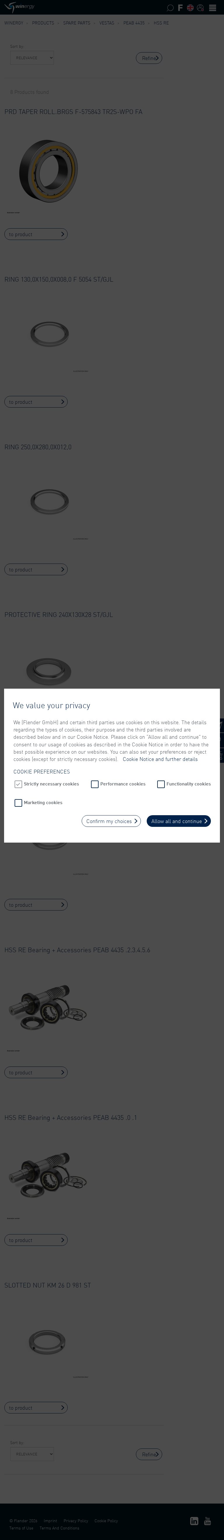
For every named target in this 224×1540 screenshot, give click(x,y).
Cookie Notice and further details (160, 759)
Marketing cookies (43, 802)
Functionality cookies (189, 783)
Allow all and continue (176, 821)
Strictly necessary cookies (51, 783)
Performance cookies (123, 783)
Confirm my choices (109, 821)
